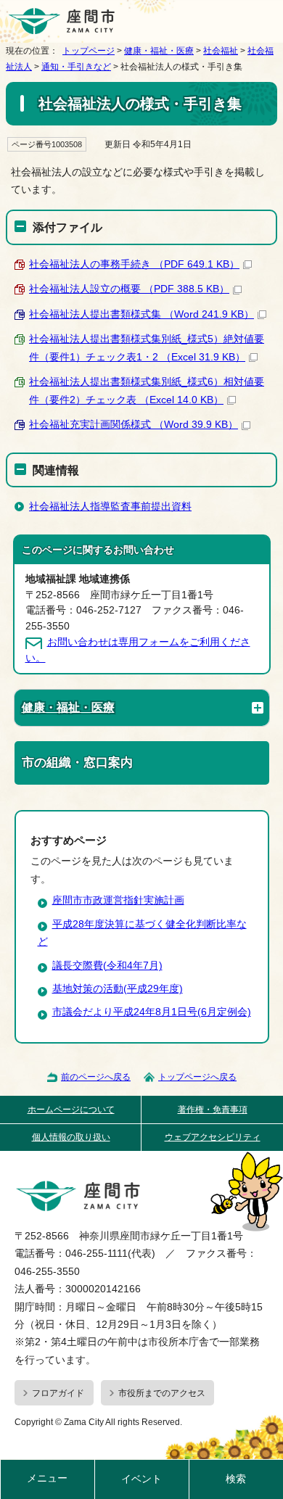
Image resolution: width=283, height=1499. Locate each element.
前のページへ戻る (96, 1077)
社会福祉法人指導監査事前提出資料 (110, 506)
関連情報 (56, 469)
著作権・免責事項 (212, 1109)
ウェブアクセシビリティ (213, 1137)
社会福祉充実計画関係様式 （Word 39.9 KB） (133, 424)
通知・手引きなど (76, 67)
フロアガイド (58, 1393)
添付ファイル (67, 227)
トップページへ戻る (197, 1077)
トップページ (88, 51)
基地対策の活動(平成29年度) (117, 988)
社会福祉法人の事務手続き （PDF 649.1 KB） (134, 264)
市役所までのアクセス (161, 1393)
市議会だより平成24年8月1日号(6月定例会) (151, 1012)
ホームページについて (71, 1109)
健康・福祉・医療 (159, 51)
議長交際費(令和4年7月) (107, 965)
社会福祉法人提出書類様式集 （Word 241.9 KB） (141, 314)
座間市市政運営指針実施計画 (118, 900)
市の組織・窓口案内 (77, 762)
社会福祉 (220, 51)
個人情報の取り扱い (71, 1137)
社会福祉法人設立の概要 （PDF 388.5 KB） (129, 289)
